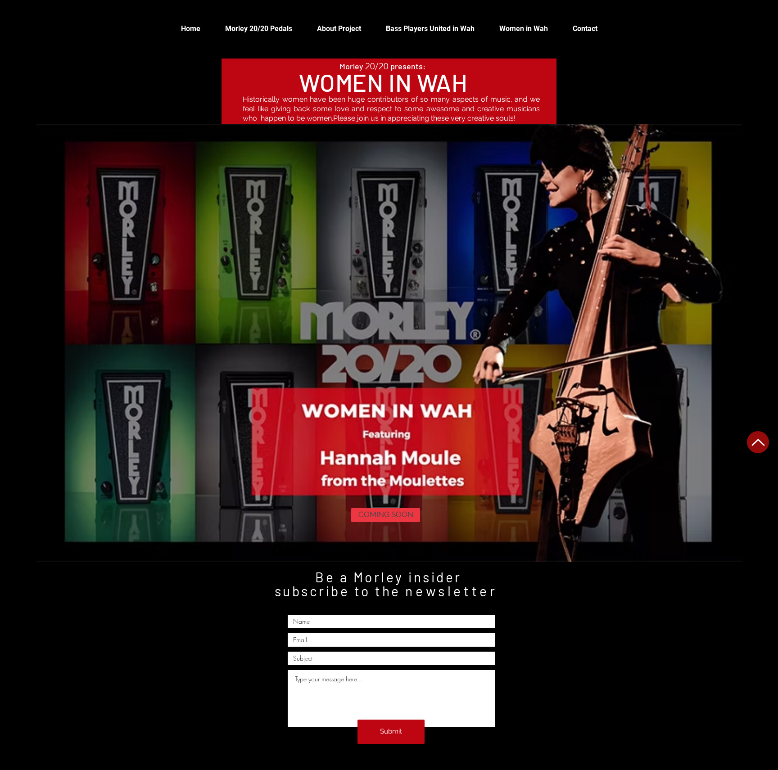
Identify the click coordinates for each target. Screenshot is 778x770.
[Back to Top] (758, 442)
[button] (385, 515)
